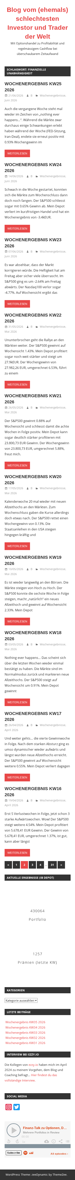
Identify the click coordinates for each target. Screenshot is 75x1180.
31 (52, 865)
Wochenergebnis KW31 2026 (25, 1043)
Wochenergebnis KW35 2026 (25, 1022)
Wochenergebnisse (52, 95)
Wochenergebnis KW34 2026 (25, 1027)
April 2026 (11, 730)
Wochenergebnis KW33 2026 (25, 1033)
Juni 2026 (11, 100)
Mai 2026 (11, 331)
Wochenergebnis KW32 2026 (25, 1038)
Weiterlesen (17, 153)
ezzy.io (33, 1065)
